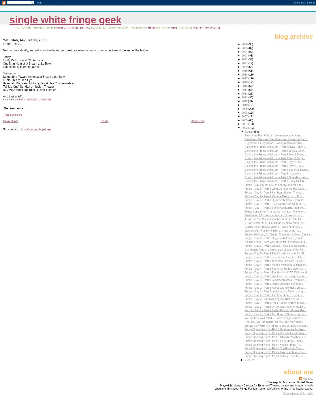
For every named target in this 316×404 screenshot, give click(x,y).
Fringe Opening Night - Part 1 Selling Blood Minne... (275, 356)
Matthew (308, 378)
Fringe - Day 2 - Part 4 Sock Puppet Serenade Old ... (275, 302)
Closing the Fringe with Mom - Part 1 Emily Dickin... (275, 181)
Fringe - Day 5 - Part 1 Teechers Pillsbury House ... (274, 260)
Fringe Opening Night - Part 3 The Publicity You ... (274, 348)
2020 (245, 66)
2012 (245, 97)
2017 (245, 78)
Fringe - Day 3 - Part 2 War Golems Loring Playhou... (275, 276)
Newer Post (10, 121)
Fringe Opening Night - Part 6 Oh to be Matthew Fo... (275, 337)
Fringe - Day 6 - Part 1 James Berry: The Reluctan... (275, 245)
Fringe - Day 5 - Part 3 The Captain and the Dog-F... (275, 253)
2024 (245, 51)
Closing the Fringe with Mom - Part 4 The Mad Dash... (276, 169)
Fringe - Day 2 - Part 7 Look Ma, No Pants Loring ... (275, 291)
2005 (245, 120)
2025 (245, 48)
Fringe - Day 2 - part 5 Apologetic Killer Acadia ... (273, 298)
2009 (245, 108)
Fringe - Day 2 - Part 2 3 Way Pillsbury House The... (275, 310)
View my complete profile (298, 393)
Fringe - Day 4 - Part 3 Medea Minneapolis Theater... (275, 264)
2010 (245, 104)
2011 (245, 101)
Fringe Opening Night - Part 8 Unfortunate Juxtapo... (275, 329)
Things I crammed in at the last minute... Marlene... (274, 211)
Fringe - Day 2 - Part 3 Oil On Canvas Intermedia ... (275, 306)
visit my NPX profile (207, 27)
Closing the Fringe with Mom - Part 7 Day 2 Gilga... (274, 158)
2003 (245, 127)
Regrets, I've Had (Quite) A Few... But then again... (274, 321)
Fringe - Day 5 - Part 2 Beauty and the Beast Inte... (274, 257)
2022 (245, 59)
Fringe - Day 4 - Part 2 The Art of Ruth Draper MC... (275, 268)
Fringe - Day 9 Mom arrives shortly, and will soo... (274, 184)
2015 (245, 85)
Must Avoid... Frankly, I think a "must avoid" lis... (273, 230)
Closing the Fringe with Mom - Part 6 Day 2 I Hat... (274, 162)
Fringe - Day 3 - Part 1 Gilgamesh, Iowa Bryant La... (275, 279)
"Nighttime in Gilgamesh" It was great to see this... (274, 142)
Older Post (197, 121)
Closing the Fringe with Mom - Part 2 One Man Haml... (276, 177)
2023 (245, 55)
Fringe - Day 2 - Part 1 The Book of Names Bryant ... (275, 314)
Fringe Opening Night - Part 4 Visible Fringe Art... (273, 344)
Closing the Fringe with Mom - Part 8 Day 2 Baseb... (275, 154)
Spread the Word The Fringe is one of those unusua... (276, 325)
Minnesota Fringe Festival (72, 27)
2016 (245, 82)
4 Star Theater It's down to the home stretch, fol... (273, 219)
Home (104, 121)
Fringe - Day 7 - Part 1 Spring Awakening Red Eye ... (275, 207)
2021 (245, 63)
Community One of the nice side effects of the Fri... (274, 249)
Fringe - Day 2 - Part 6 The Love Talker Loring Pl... (274, 295)
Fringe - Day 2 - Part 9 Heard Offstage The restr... (274, 283)
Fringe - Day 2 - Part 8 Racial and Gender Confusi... (275, 287)
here (151, 27)
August (249, 131)
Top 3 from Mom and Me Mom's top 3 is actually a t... (276, 139)
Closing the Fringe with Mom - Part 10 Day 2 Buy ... (275, 146)
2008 (245, 112)
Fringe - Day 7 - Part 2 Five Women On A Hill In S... (275, 203)
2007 (245, 116)
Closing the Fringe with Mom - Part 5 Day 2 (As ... (274, 165)
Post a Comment (13, 114)
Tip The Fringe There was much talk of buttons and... (275, 241)
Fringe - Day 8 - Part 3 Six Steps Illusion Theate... (273, 192)
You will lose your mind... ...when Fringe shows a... (274, 318)
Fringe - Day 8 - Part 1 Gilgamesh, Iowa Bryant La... (275, 200)
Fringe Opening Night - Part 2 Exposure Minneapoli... (275, 352)
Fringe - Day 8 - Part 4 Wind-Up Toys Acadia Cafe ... (275, 188)
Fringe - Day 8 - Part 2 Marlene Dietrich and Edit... (274, 196)
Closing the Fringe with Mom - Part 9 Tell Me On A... (275, 150)
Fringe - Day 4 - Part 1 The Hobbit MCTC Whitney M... (276, 272)
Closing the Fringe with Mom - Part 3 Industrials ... (274, 173)
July (248, 359)
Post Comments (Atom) (36, 129)
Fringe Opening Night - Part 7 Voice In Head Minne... (275, 333)
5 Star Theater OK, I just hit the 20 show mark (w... (274, 222)
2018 (245, 74)
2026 (245, 44)
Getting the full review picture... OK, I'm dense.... (273, 226)
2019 (245, 70)
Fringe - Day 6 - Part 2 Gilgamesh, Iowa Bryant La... (275, 238)
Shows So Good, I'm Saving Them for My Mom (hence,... (278, 234)
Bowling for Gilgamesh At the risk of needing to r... (274, 215)
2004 (245, 123)
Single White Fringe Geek (65, 19)
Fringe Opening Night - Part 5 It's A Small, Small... (274, 340)
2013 (245, 93)
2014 (245, 89)
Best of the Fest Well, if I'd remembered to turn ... (273, 135)
